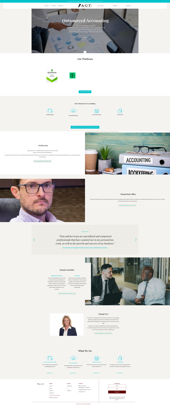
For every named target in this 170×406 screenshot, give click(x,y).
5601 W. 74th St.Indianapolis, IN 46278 (84, 386)
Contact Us (128, 5)
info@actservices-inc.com (84, 389)
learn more (85, 37)
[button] (47, 6)
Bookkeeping (50, 114)
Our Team (53, 5)
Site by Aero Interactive (86, 403)
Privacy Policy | (79, 403)
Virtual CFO (120, 114)
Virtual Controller (96, 114)
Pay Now (115, 5)
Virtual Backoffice (73, 115)
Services (47, 5)
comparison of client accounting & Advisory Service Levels (85, 127)
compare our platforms (85, 91)
